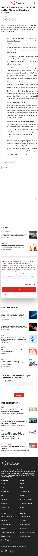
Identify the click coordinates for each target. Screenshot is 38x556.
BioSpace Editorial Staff (23, 450)
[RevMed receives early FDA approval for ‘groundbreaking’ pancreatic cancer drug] (33, 247)
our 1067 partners (13, 261)
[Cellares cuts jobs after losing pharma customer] (33, 445)
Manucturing (5, 324)
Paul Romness (4, 353)
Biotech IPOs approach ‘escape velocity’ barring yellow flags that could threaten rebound (12, 315)
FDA (2, 335)
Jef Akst (18, 438)
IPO (2, 312)
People (5, 167)
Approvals (4, 243)
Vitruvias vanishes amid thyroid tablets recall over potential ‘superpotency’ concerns (14, 234)
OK (19, 289)
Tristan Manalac (5, 342)
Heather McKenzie (5, 366)
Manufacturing (6, 232)
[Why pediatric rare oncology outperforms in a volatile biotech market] (33, 351)
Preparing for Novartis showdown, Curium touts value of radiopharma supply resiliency (14, 326)
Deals (3, 407)
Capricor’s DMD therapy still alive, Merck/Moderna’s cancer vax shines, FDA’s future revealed (12, 434)
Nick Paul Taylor (5, 237)
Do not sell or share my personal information (19, 294)
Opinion (3, 347)
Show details (28, 284)
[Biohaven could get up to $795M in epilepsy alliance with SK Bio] (33, 409)
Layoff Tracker (6, 444)
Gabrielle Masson (5, 319)
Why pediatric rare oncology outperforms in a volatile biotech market (14, 350)
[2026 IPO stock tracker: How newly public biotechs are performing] (33, 420)
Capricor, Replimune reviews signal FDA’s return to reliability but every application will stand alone (13, 339)
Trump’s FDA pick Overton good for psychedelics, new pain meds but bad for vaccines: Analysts (13, 363)
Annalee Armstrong (6, 249)
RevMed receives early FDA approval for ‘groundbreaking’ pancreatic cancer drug (12, 246)
